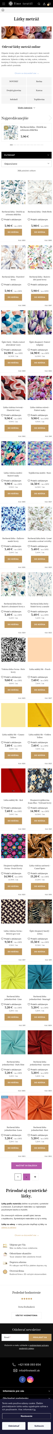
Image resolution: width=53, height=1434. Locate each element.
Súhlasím (39, 1426)
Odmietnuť (13, 1426)
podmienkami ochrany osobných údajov (34, 1347)
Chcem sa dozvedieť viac (25, 73)
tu (34, 1409)
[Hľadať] (39, 3)
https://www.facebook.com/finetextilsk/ (22, 1379)
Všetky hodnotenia (26, 1315)
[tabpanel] (26, 132)
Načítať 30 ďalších (26, 1165)
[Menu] (3, 3)
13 (35, 1177)
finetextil (30, 1379)
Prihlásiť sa (40, 1337)
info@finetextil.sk (29, 1370)
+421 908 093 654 (29, 1364)
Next (50, 118)
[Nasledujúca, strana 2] (26, 1177)
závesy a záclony (8, 1227)
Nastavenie (26, 1416)
